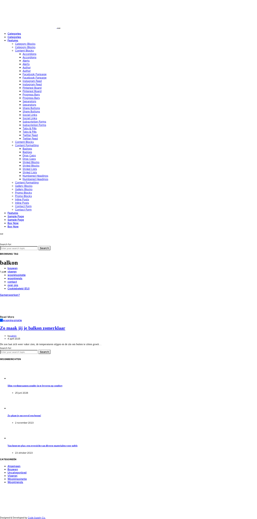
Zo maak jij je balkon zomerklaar (32, 328)
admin (13, 335)
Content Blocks (24, 50)
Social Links (30, 114)
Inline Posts (22, 199)
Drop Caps (29, 155)
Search (44, 248)
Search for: (5, 244)
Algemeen (14, 466)
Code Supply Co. (37, 517)
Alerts (26, 60)
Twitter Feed (30, 135)
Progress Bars (31, 94)
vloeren (12, 475)
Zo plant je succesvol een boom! (24, 415)
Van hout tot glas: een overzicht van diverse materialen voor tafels (43, 445)
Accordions (29, 53)
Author (27, 67)
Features (13, 40)
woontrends (15, 482)
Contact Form (23, 206)
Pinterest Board (32, 87)
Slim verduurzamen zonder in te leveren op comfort (35, 385)
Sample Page (16, 216)
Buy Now (13, 223)
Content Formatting (27, 145)
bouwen (13, 469)
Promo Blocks (23, 192)
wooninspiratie (17, 478)
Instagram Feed (32, 81)
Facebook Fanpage (34, 74)
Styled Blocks (31, 162)
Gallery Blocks (23, 185)
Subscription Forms (34, 121)
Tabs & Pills (29, 128)
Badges (27, 148)
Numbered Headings (35, 175)
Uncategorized (17, 472)
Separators (29, 101)
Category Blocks (25, 43)
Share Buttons (31, 108)
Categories (14, 33)
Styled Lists (30, 168)
